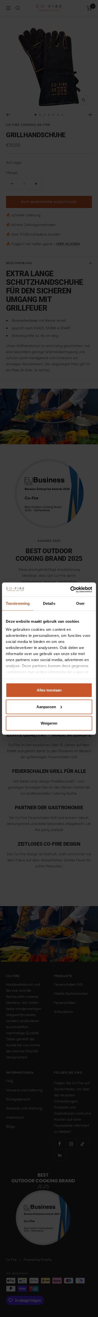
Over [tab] (80, 603)
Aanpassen (46, 706)
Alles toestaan (49, 690)
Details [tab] (49, 603)
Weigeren (49, 723)
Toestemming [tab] (18, 603)
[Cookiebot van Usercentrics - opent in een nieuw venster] (70, 589)
